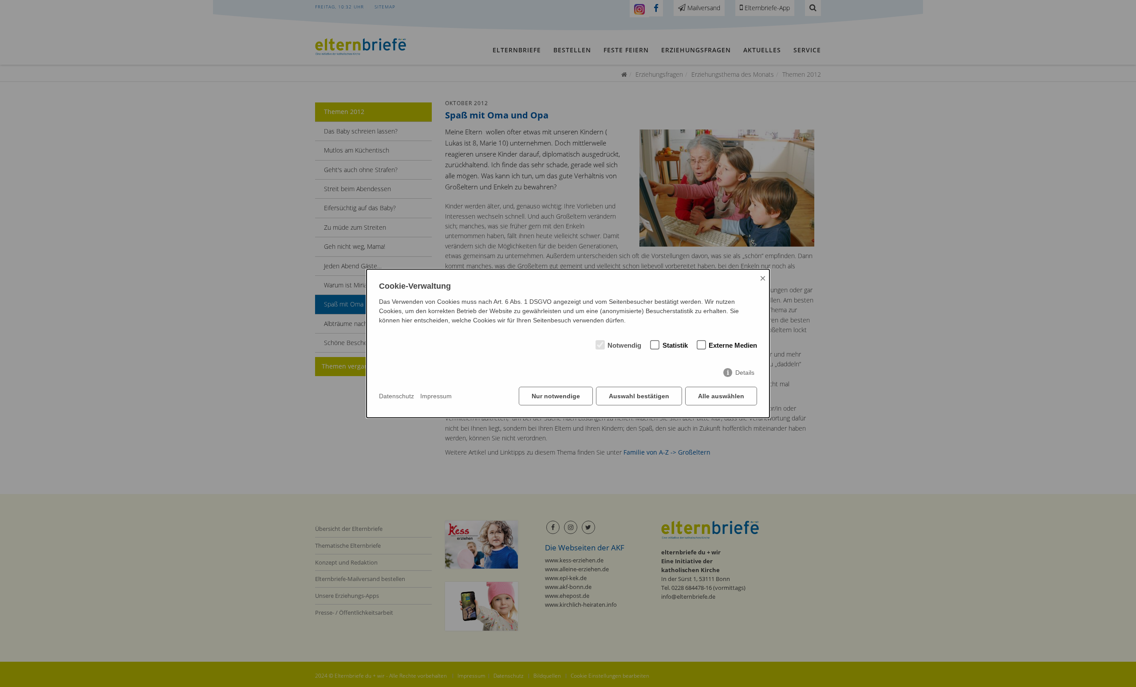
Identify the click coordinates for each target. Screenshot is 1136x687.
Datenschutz (396, 396)
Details (744, 372)
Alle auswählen (721, 396)
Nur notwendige (556, 396)
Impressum (436, 396)
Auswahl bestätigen (639, 396)
